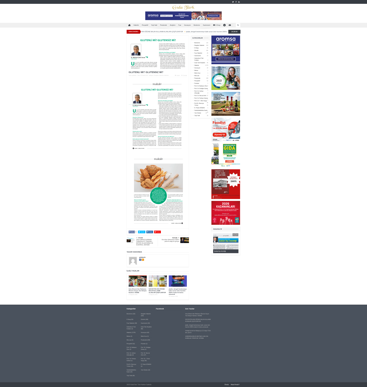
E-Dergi (218, 25)
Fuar (179, 25)
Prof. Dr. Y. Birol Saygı (200, 100)
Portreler (196, 83)
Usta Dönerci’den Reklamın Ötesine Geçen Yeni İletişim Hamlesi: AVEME (138, 290)
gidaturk (134, 75)
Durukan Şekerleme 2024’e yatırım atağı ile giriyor (170, 240)
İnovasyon (187, 25)
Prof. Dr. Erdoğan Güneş (201, 88)
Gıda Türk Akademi (199, 62)
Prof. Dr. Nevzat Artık (200, 95)
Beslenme (197, 25)
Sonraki (174, 238)
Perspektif (145, 25)
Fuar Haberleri (198, 53)
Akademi (172, 25)
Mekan (196, 70)
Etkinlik (196, 50)
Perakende (163, 25)
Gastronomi (206, 25)
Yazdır (178, 75)
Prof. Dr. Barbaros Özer (200, 86)
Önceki (140, 238)
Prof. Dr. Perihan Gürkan (201, 98)
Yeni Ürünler (197, 113)
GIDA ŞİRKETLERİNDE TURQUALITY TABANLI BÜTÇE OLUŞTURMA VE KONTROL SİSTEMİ (144, 242)
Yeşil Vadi (154, 25)
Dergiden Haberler (159, 75)
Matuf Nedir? (235, 384)
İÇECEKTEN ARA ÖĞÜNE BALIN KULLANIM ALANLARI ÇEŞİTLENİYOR (157, 290)
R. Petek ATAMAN (199, 108)
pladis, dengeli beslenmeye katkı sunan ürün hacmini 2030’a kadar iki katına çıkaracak (187, 31)
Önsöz (227, 384)
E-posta (185, 75)
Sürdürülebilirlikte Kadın (200, 110)
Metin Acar (197, 73)
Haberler (136, 25)
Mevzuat (196, 75)
